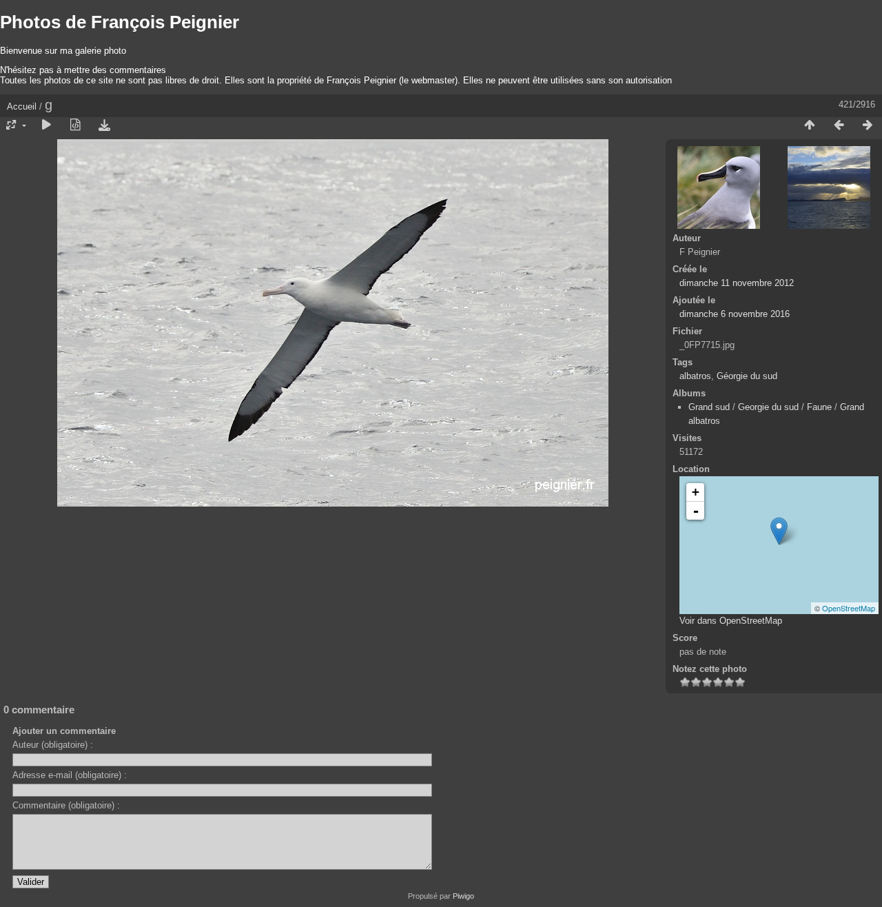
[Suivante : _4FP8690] (867, 125)
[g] (779, 531)
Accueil (22, 106)
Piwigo (463, 896)
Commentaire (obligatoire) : (66, 805)
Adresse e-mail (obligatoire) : (69, 775)
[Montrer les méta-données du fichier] (75, 125)
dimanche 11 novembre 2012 (736, 283)
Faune (819, 407)
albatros (695, 376)
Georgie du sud (768, 407)
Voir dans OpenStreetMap (730, 620)
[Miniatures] (809, 125)
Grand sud (709, 407)
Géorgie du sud (747, 376)
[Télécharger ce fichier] (104, 125)
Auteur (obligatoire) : (52, 745)
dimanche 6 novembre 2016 (734, 314)
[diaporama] (46, 125)
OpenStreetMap (848, 607)
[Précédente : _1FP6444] (838, 125)
